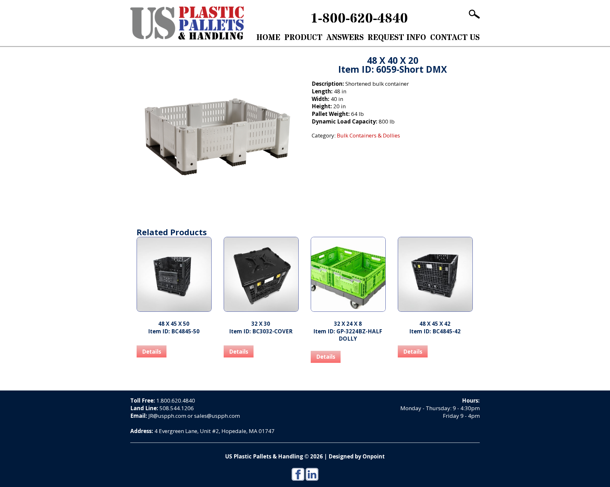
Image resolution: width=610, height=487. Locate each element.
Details (151, 351)
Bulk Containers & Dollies (184, 52)
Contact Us (455, 37)
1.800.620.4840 (175, 400)
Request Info (397, 37)
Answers (345, 37)
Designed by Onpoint (357, 456)
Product (303, 37)
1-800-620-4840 (359, 19)
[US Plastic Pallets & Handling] (187, 23)
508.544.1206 (176, 408)
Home (268, 37)
